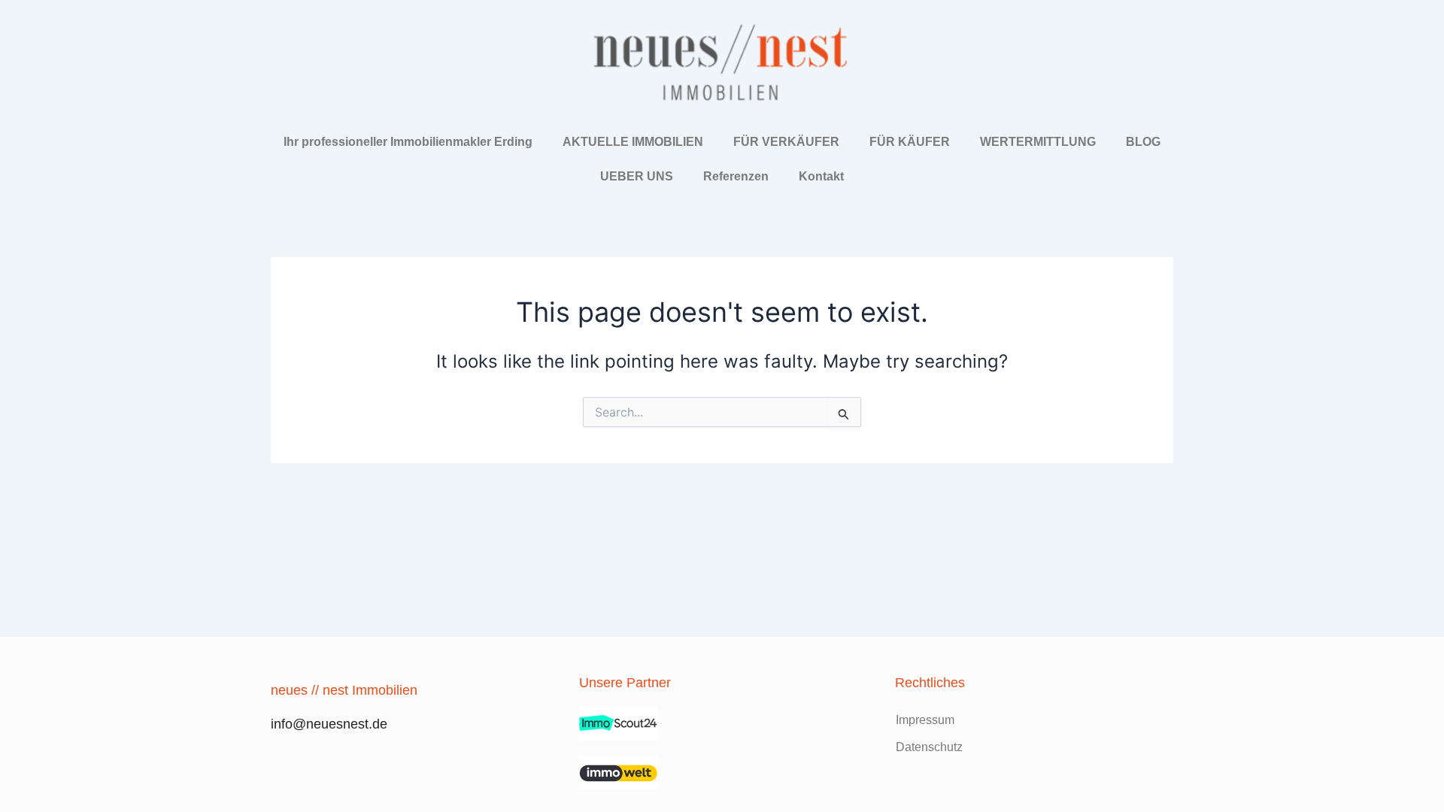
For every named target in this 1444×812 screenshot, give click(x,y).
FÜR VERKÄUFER (786, 141)
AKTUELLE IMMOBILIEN (633, 141)
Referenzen (736, 176)
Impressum (925, 720)
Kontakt (821, 176)
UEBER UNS (636, 176)
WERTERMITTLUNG (1038, 141)
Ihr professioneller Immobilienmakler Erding (408, 141)
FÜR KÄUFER (909, 141)
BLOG (1143, 141)
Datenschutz (929, 747)
